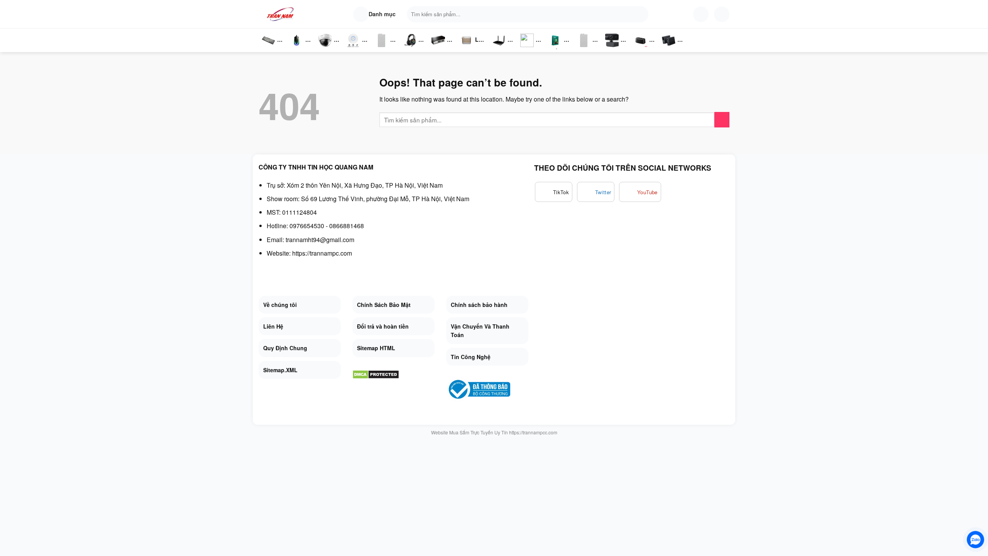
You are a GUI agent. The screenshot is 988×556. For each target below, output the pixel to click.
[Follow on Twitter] (596, 192)
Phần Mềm (555, 48)
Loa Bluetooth (473, 42)
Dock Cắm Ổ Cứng (642, 48)
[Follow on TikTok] (553, 192)
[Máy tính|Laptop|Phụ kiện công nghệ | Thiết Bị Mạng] (282, 14)
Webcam (616, 48)
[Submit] (640, 14)
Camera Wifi (328, 48)
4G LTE (501, 48)
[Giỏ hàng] (721, 14)
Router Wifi (355, 48)
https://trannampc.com (322, 253)
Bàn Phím (268, 48)
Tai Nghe (410, 48)
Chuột (298, 48)
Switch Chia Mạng (440, 48)
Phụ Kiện (583, 48)
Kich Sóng (527, 48)
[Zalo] (975, 539)
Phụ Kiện (381, 48)
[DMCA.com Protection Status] (375, 373)
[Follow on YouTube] (640, 192)
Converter (675, 48)
